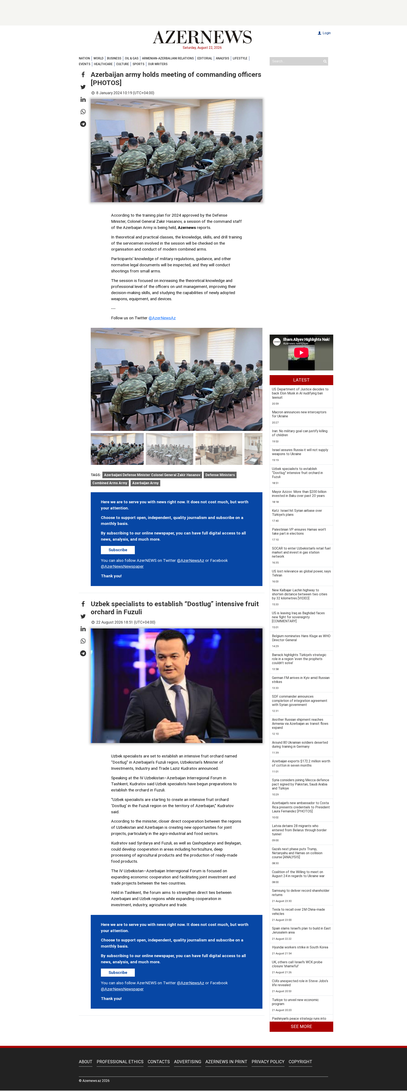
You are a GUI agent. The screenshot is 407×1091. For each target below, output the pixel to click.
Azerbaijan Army (145, 483)
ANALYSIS (222, 58)
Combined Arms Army (109, 483)
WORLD (98, 58)
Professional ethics (120, 1061)
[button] (83, 74)
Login (326, 33)
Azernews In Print (226, 1061)
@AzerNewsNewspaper (122, 566)
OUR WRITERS (157, 64)
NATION (84, 58)
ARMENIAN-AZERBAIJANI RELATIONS (168, 58)
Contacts (159, 1061)
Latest (301, 380)
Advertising (187, 1061)
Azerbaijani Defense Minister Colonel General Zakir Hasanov (152, 475)
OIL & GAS (131, 58)
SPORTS (138, 64)
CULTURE (122, 64)
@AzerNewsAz (162, 318)
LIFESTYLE (240, 58)
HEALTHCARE (103, 64)
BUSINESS (114, 58)
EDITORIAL (204, 58)
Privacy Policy (268, 1061)
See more (301, 1026)
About (85, 1061)
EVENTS (84, 64)
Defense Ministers (220, 475)
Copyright (300, 1061)
